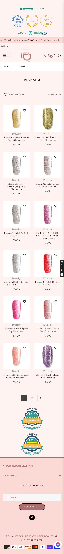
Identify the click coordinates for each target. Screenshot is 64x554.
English (4, 46)
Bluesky (16, 133)
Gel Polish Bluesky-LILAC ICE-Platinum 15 (47, 376)
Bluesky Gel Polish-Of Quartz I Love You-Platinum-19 (16, 376)
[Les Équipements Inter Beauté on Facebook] (32, 517)
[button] (58, 544)
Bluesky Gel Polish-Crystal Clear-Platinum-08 (47, 185)
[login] (43, 55)
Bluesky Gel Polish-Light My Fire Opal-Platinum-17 (47, 283)
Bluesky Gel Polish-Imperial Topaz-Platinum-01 (16, 138)
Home (6, 66)
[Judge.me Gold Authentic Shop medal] (32, 21)
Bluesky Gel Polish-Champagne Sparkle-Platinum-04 (16, 186)
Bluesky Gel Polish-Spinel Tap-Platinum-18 (16, 330)
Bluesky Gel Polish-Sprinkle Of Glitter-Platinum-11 (16, 234)
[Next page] (40, 398)
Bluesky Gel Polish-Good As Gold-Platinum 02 (47, 138)
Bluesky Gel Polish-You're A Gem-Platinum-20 (48, 330)
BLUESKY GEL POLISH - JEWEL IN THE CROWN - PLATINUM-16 (47, 236)
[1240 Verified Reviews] (32, 430)
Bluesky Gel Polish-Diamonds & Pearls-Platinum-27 (16, 283)
